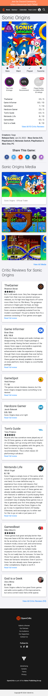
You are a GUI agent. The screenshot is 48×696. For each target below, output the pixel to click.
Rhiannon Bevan (11, 288)
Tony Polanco (10, 432)
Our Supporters (24, 634)
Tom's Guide (12, 428)
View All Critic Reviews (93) (34, 601)
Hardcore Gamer (15, 406)
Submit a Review (24, 625)
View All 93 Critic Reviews (33, 126)
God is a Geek (13, 578)
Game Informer (14, 329)
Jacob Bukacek (10, 409)
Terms (24, 672)
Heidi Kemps (9, 381)
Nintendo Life (13, 467)
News (8, 10)
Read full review (10, 318)
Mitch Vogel (9, 470)
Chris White (9, 582)
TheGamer (11, 285)
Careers (24, 669)
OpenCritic (11, 681)
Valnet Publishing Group (32, 681)
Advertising (24, 666)
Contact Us (24, 637)
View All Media (39, 264)
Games (14, 10)
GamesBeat (12, 527)
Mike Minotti (10, 530)
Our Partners (24, 628)
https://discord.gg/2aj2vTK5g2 (24, 4)
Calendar (23, 10)
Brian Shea (8, 332)
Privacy (24, 674)
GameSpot (11, 378)
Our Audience (24, 631)
